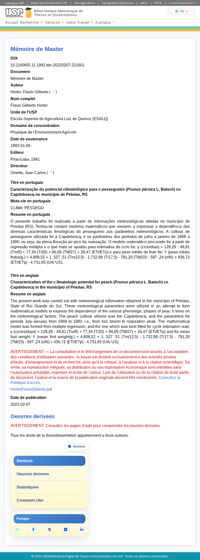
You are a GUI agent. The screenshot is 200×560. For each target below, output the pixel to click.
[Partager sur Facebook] (33, 529)
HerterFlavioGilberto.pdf (31, 389)
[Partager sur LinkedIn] (81, 529)
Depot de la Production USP (49, 2)
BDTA (158, 2)
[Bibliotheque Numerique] (28, 12)
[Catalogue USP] (53, 91)
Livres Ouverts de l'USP (184, 2)
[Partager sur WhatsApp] (17, 529)
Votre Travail (77, 22)
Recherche (29, 22)
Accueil (11, 22)
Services (52, 22)
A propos (103, 22)
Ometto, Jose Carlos (28, 173)
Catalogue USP (14, 3)
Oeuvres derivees (33, 474)
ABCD (144, 2)
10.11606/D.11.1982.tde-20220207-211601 (47, 65)
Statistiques (28, 487)
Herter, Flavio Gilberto (29, 92)
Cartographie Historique (117, 2)
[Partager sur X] (49, 529)
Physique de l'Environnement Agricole (43, 132)
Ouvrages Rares (84, 2)
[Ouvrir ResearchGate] (65, 529)
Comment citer (30, 500)
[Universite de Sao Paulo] (14, 12)
